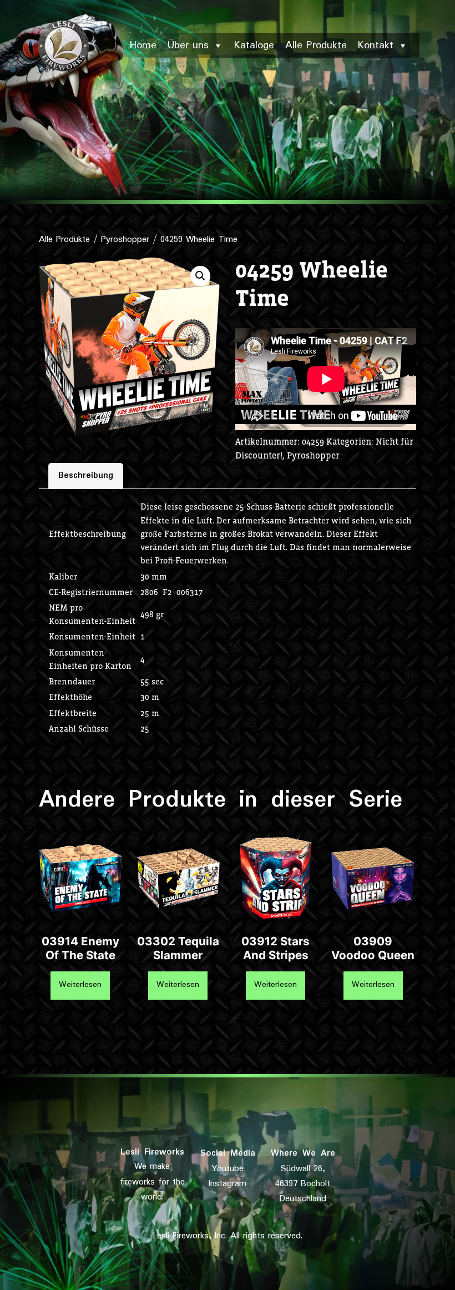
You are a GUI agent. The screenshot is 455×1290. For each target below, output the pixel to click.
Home (143, 45)
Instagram (227, 1184)
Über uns (188, 45)
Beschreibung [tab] (85, 475)
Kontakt (375, 45)
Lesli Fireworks (152, 1152)
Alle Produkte (316, 45)
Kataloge (254, 45)
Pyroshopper (125, 239)
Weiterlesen (80, 984)
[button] (200, 276)
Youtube (228, 1169)
